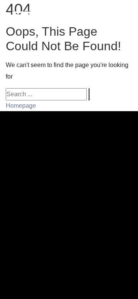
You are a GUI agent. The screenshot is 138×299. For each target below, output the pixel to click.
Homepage (21, 105)
